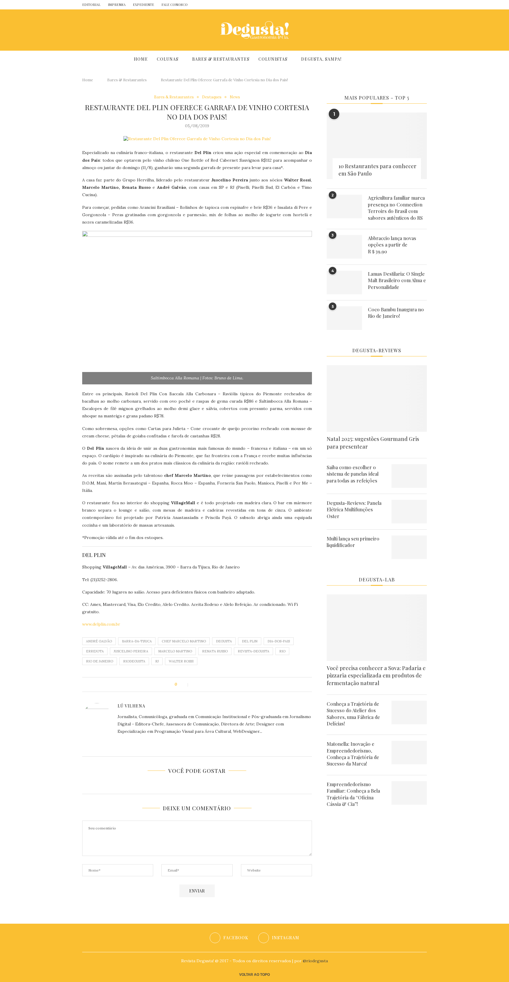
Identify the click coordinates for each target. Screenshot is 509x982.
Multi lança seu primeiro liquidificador (353, 541)
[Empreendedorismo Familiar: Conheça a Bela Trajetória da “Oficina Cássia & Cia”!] (409, 793)
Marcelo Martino (175, 651)
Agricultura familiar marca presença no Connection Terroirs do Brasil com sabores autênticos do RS (396, 208)
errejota (95, 651)
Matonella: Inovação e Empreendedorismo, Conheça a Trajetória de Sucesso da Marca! (353, 754)
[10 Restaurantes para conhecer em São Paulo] (377, 146)
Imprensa (116, 4)
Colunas (168, 59)
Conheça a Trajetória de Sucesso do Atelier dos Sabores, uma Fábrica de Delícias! (353, 714)
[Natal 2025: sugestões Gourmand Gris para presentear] (377, 398)
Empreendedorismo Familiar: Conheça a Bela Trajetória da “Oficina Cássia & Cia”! (353, 794)
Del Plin (249, 641)
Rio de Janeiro (99, 661)
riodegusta (134, 661)
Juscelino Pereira (131, 651)
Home (141, 59)
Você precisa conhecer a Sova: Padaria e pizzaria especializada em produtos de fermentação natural (376, 675)
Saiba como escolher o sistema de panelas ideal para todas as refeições (353, 474)
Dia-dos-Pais (278, 641)
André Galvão (99, 641)
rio (282, 651)
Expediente (143, 4)
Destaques (212, 97)
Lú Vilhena (131, 706)
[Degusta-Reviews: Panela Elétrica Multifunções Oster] (409, 511)
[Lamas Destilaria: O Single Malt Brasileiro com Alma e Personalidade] (344, 282)
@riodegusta (315, 960)
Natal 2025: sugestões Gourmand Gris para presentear (373, 442)
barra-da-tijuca (137, 641)
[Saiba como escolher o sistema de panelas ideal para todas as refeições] (409, 476)
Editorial (91, 4)
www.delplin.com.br (101, 624)
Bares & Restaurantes (220, 59)
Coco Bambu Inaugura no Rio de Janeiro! (396, 312)
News (235, 97)
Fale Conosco (174, 4)
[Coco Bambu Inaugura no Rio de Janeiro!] (344, 318)
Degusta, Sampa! (321, 59)
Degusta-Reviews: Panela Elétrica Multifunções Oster (354, 509)
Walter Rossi (181, 661)
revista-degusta (253, 651)
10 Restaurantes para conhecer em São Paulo (377, 170)
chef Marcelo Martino (184, 641)
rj (157, 661)
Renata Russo (215, 651)
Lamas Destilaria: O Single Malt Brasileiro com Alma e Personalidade (397, 280)
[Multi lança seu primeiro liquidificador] (409, 547)
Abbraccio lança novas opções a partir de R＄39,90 (392, 244)
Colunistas (272, 59)
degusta (224, 641)
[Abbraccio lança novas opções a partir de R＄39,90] (344, 247)
